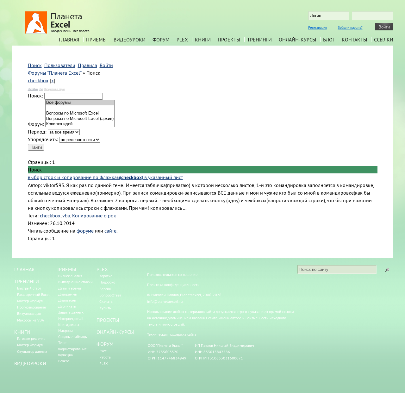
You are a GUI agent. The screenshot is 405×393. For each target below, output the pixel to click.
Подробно (107, 282)
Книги (203, 39)
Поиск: (35, 95)
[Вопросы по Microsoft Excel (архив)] (80, 119)
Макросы (65, 330)
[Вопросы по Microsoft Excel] (80, 113)
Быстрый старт (29, 288)
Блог (329, 39)
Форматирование (72, 348)
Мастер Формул (30, 300)
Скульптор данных (32, 351)
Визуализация (29, 313)
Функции (65, 354)
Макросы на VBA (30, 320)
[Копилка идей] (80, 124)
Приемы (96, 39)
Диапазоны (67, 300)
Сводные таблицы (73, 336)
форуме (85, 231)
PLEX (182, 39)
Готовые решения (31, 338)
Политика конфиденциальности (173, 284)
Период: (37, 131)
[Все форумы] (80, 102)
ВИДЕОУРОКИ (30, 363)
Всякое (64, 361)
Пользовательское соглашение (172, 274)
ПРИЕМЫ (65, 269)
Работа (105, 357)
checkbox (38, 80)
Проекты (229, 39)
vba (41, 88)
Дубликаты (67, 306)
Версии (105, 288)
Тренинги (259, 39)
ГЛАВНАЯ (24, 269)
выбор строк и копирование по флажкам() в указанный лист (105, 177)
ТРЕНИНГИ (26, 281)
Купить (105, 307)
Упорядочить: (43, 139)
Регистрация (317, 27)
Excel (103, 350)
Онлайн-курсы (297, 39)
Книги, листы (68, 324)
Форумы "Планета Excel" (54, 73)
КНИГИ (22, 332)
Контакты (354, 39)
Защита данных (71, 312)
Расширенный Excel (33, 294)
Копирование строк (54, 88)
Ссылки (383, 39)
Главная (69, 39)
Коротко (105, 275)
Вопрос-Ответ (110, 295)
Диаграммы (68, 294)
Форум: (36, 124)
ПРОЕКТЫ (108, 320)
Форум (161, 39)
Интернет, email (71, 318)
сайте (110, 231)
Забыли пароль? (350, 27)
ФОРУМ (105, 344)
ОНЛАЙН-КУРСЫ (115, 332)
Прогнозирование (31, 307)
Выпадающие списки (75, 281)
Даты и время (69, 288)
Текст (62, 342)
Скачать (106, 301)
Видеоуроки (130, 39)
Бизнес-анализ (70, 275)
